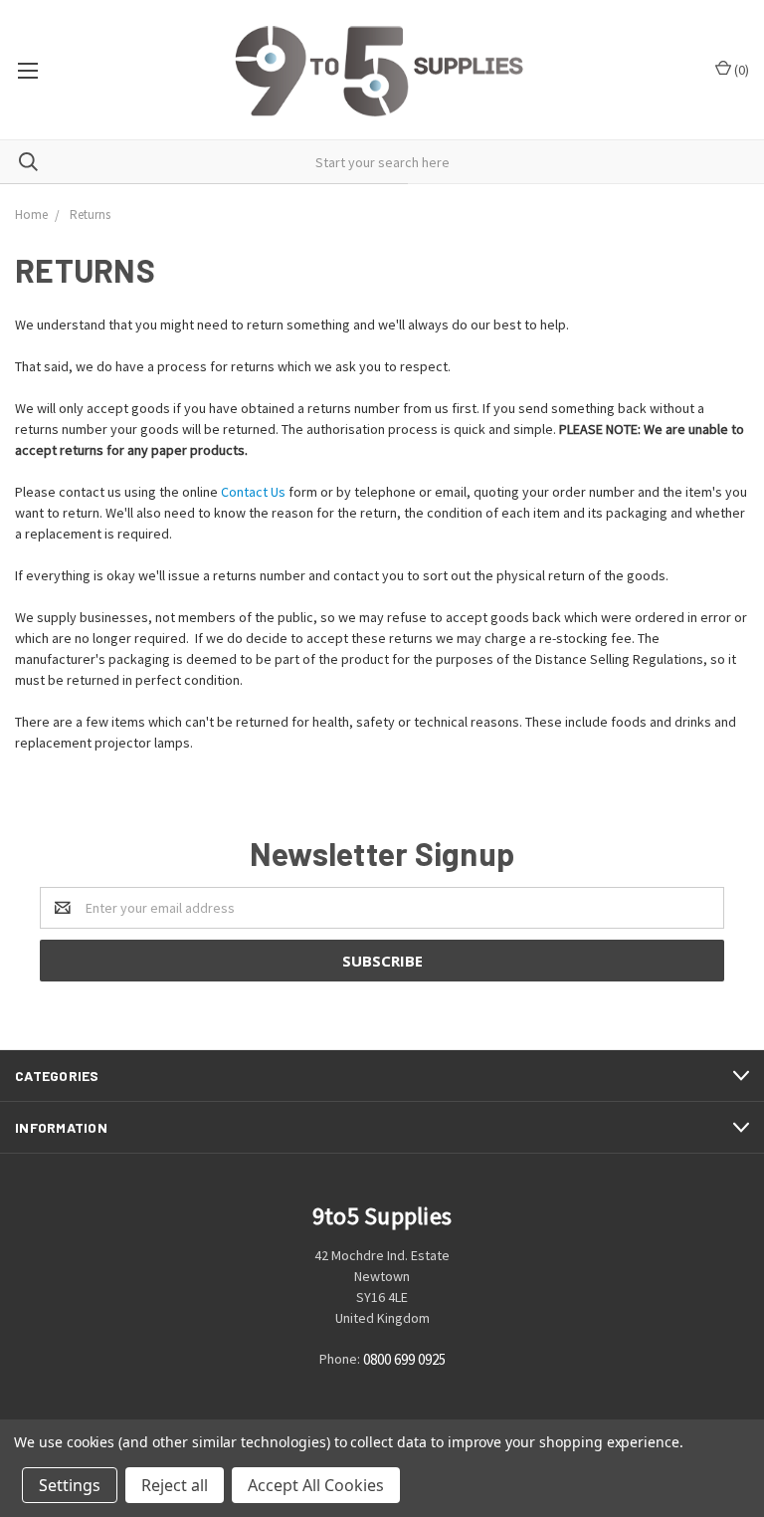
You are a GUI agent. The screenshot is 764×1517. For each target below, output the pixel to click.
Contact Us (253, 492)
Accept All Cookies (316, 1485)
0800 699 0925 (404, 1360)
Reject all (174, 1485)
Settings (69, 1485)
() (740, 70)
